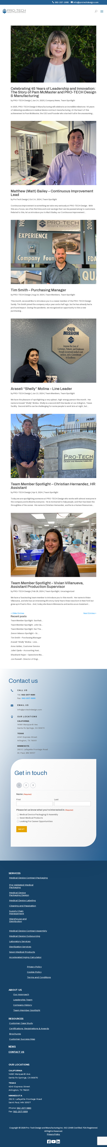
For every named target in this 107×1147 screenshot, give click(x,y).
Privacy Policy (34, 967)
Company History (22, 1005)
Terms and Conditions (39, 977)
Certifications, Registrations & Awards (29, 1028)
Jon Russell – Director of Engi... (25, 659)
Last (56, 799)
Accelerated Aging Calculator (25, 957)
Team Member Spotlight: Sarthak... (27, 621)
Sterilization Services (20, 946)
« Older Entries (17, 613)
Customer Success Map (22, 1039)
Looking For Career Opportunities (36, 821)
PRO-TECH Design (22, 101)
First (18, 799)
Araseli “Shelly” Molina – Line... (24, 642)
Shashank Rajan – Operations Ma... (27, 655)
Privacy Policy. (53, 1134)
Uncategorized (67, 591)
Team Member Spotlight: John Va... (27, 625)
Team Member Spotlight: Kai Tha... (27, 629)
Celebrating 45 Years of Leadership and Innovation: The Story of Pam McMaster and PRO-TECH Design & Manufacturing (53, 92)
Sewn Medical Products (31, 818)
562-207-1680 (62, 2)
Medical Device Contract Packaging (28, 878)
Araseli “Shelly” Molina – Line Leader (41, 389)
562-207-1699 (20, 1111)
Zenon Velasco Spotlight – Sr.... (25, 633)
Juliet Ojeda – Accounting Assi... (25, 650)
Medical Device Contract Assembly (28, 931)
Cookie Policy (34, 972)
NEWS (12, 1046)
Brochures (15, 1034)
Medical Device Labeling (22, 900)
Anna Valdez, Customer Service (25, 646)
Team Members (53, 295)
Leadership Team (22, 1000)
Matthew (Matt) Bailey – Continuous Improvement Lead (52, 193)
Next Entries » (89, 613)
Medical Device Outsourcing (24, 936)
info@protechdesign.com (86, 2)
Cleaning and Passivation (22, 906)
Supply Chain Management (16, 912)
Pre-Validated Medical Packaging (21, 886)
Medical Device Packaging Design (19, 894)
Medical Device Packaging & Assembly (39, 814)
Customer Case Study (21, 1023)
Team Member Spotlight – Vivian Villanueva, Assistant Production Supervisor (47, 585)
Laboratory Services (20, 941)
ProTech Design (20, 199)
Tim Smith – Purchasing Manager (38, 290)
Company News (52, 101)
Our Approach (21, 994)
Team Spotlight (68, 101)
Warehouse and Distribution (18, 920)
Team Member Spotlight (26, 1010)
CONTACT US (16, 1052)
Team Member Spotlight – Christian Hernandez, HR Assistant (53, 486)
